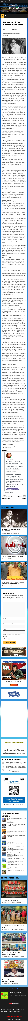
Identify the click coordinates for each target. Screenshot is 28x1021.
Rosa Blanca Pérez (15, 533)
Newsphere (10, 1019)
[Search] (26, 16)
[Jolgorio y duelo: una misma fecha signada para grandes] (14, 969)
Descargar (14, 685)
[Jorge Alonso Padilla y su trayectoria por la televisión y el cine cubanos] (14, 571)
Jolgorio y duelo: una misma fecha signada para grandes (11, 980)
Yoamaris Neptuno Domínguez (19, 956)
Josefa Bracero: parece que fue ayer (15, 830)
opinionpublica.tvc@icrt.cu (14, 753)
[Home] (2, 16)
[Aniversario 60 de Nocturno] (14, 889)
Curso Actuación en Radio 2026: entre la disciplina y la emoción (13, 953)
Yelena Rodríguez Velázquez (17, 873)
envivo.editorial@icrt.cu (14, 750)
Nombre (5, 618)
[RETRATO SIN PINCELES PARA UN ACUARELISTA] (14, 518)
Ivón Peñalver (15, 983)
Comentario (6, 601)
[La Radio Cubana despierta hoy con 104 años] (14, 915)
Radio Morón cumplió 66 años (20, 496)
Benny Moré (7, 492)
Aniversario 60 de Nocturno (10, 900)
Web (4, 629)
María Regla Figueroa (15, 837)
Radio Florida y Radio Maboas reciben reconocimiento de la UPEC (7, 498)
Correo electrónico (8, 623)
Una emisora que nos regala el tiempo (12, 556)
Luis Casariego (15, 585)
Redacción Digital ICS (16, 821)
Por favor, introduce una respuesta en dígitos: (12, 635)
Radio (11, 492)
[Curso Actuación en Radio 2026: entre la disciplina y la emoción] (14, 942)
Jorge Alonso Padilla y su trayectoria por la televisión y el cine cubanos (13, 582)
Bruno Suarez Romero (17, 902)
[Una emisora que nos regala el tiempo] (14, 545)
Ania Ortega (14, 831)
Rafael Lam (17, 29)
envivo (14, 8)
